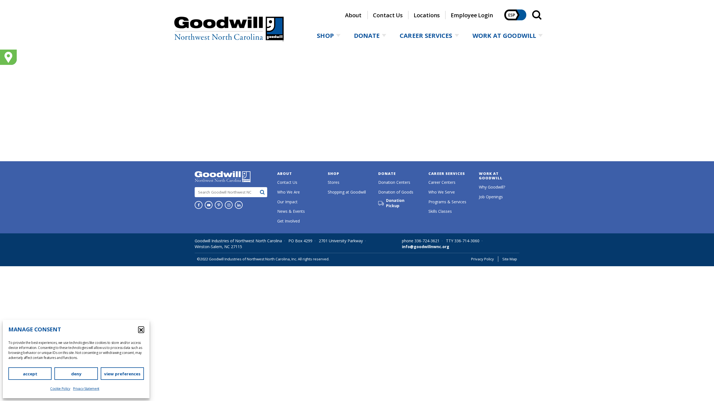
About (353, 15)
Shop (325, 35)
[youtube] (209, 205)
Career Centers (441, 182)
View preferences (122, 373)
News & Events (291, 211)
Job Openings (491, 196)
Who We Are (288, 192)
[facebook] (198, 205)
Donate (367, 35)
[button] (141, 329)
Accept (30, 373)
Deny (76, 373)
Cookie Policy (60, 388)
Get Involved (288, 221)
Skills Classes (440, 211)
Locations (427, 15)
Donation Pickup (395, 203)
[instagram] (229, 205)
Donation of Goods (395, 192)
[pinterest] (219, 205)
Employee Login (472, 15)
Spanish (515, 14)
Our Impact (287, 201)
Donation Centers (394, 182)
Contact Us (388, 15)
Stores (333, 182)
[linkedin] (239, 205)
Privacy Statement (86, 388)
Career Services (426, 35)
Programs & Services (447, 201)
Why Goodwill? (492, 187)
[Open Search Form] (537, 15)
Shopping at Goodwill (347, 192)
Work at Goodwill (504, 35)
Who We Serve (441, 192)
